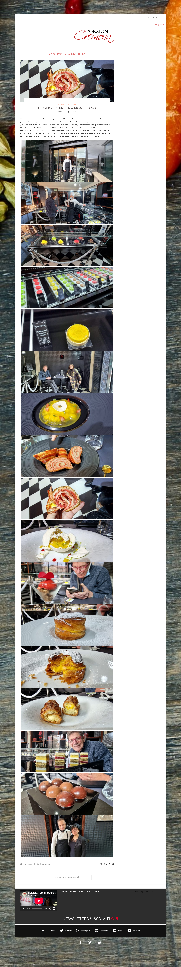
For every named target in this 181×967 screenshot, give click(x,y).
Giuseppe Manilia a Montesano (67, 108)
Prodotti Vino (83, 17)
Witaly (39, 17)
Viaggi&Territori (99, 17)
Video (111, 17)
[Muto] (50, 908)
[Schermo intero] (54, 908)
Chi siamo (28, 17)
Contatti (119, 17)
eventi (47, 17)
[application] (38, 900)
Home (19, 17)
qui (114, 918)
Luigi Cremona (71, 112)
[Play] (23, 908)
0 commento (46, 864)
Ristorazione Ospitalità (65, 17)
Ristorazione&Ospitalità (67, 104)
